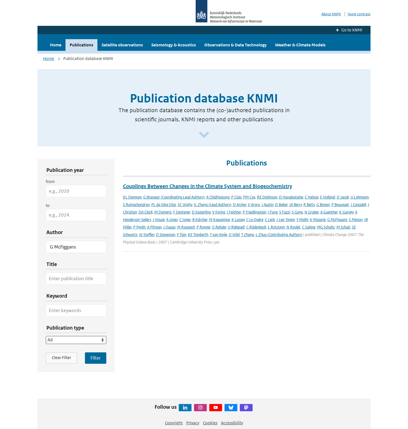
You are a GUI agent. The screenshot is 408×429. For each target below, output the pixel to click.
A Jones (172, 219)
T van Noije (218, 234)
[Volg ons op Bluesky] (230, 407)
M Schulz (343, 227)
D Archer (239, 204)
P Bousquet (340, 204)
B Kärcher (199, 219)
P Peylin (139, 227)
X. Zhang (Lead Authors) (212, 204)
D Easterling (201, 212)
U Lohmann (360, 197)
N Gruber (311, 212)
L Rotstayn (276, 227)
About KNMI (331, 14)
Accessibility (232, 422)
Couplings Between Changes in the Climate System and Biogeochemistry (207, 186)
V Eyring (218, 212)
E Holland (327, 197)
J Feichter (234, 212)
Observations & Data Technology (235, 44)
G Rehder (219, 227)
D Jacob (343, 197)
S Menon (355, 219)
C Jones (185, 219)
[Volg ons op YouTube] (215, 407)
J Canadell (358, 204)
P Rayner (203, 227)
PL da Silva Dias (163, 204)
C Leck (270, 219)
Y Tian (181, 234)
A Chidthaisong (218, 197)
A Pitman (154, 227)
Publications (81, 44)
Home (55, 44)
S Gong (297, 212)
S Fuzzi (284, 212)
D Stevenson (165, 234)
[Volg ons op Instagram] (200, 407)
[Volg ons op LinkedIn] (185, 407)
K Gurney (346, 212)
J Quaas (169, 227)
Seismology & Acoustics (173, 44)
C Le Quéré (254, 219)
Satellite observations (122, 44)
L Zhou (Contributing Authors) (279, 234)
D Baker (281, 204)
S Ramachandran (136, 204)
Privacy (192, 422)
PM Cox (249, 197)
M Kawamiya (219, 219)
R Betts (309, 204)
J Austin (267, 204)
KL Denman (132, 197)
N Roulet (293, 227)
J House (159, 219)
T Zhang (247, 234)
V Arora (254, 204)
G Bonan (323, 204)
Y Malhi (302, 219)
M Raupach (186, 227)
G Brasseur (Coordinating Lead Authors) (174, 197)
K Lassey (238, 219)
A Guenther (329, 212)
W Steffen (146, 234)
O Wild (234, 234)
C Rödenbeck (256, 227)
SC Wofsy (185, 204)
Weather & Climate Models (300, 44)
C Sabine (308, 227)
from (50, 181)
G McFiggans (337, 219)
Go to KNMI (351, 29)
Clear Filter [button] (61, 357)
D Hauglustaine (291, 197)
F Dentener (181, 212)
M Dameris (163, 212)
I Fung (273, 212)
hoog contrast (359, 14)
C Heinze (311, 197)
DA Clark (145, 212)
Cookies (210, 422)
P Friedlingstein (254, 212)
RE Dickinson (267, 197)
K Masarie (318, 219)
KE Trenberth (198, 234)
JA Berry (295, 204)
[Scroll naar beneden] (204, 135)
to (48, 205)
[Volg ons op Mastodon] (246, 407)
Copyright (174, 422)
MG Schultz (326, 227)
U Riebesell (236, 227)
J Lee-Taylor (285, 219)
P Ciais (236, 197)
